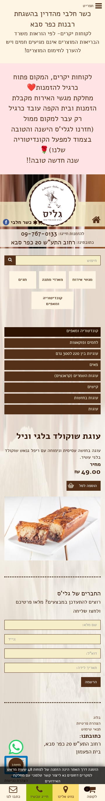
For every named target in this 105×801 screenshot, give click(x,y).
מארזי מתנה (52, 279)
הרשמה (91, 682)
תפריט (91, 5)
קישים (93, 387)
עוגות (93, 409)
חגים (22, 279)
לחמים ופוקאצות (84, 342)
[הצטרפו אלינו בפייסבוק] (6, 222)
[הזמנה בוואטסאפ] (16, 742)
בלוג (97, 717)
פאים (94, 364)
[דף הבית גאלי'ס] (52, 203)
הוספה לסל (88, 485)
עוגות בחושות (86, 398)
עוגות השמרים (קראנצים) (76, 375)
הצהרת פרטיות (88, 723)
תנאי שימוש (91, 729)
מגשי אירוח (82, 279)
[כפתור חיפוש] (10, 260)
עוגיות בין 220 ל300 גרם (77, 353)
